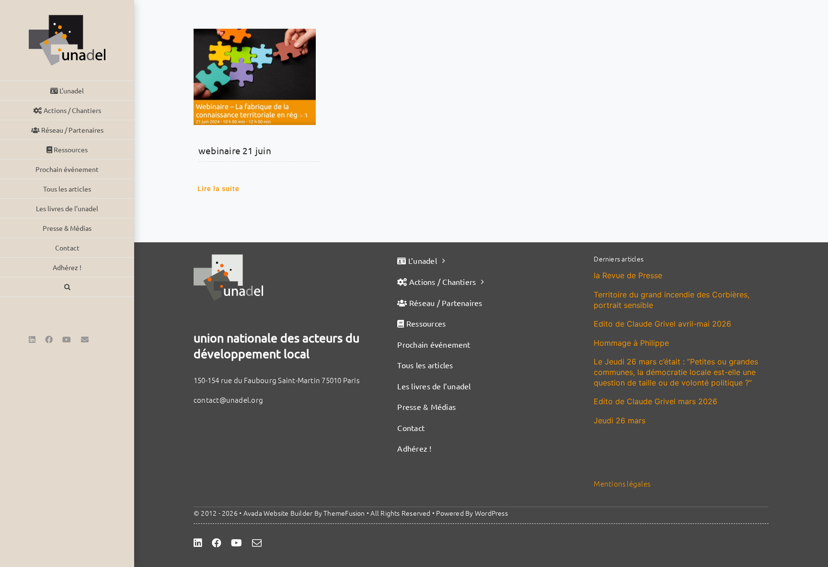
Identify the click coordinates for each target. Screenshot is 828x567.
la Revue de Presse (628, 275)
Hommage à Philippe (631, 343)
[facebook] (216, 543)
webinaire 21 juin (234, 150)
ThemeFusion (344, 513)
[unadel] (228, 258)
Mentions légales (622, 483)
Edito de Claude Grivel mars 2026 (655, 401)
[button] (67, 287)
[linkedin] (198, 543)
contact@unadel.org (228, 400)
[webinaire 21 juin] (255, 77)
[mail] (257, 543)
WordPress (491, 513)
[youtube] (236, 543)
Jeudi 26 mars (619, 420)
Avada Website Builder (278, 513)
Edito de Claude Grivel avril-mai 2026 (662, 324)
